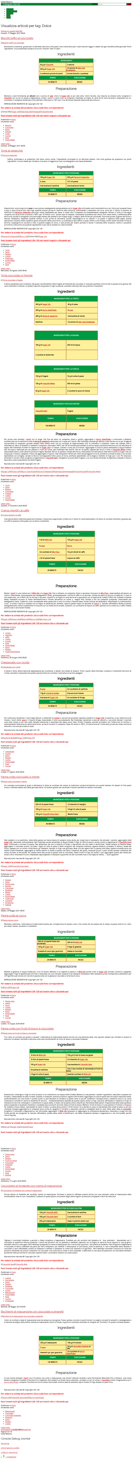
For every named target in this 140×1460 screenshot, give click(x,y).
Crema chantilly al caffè (15, 510)
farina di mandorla (49, 316)
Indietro (8, 1430)
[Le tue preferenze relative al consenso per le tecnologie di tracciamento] (4, 1456)
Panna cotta (9, 884)
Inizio (3, 1430)
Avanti (25, 1430)
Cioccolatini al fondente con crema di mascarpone (31, 1185)
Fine (29, 1430)
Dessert (8, 132)
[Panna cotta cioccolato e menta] (14, 782)
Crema (7, 633)
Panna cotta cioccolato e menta (20, 776)
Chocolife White (48, 384)
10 (22, 1430)
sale (127, 441)
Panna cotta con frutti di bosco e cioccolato (27, 1028)
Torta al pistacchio (12, 150)
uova (71, 310)
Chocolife (49, 65)
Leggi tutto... (6, 144)
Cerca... (94, 4)
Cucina (8, 136)
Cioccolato (9, 128)
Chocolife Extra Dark (50, 814)
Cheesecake (9, 752)
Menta (7, 892)
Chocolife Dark (41, 411)
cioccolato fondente (81, 1346)
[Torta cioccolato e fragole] (12, 280)
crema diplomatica (12, 652)
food (7, 138)
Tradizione (9, 899)
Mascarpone (10, 1293)
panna (7, 1003)
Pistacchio (9, 258)
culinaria (8, 901)
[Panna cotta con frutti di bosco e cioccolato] (18, 1033)
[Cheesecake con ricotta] (10, 667)
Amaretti (8, 1418)
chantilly (8, 635)
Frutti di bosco (11, 1161)
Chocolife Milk (52, 1212)
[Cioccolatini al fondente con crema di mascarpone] (21, 1191)
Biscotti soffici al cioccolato (17, 38)
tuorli (28, 439)
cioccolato (106, 1380)
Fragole (8, 494)
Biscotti (8, 125)
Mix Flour (56, 552)
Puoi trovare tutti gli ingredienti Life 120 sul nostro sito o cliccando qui (34, 475)
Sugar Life (51, 69)
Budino (8, 886)
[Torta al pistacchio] (9, 155)
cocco (7, 1005)
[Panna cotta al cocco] (9, 920)
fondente (8, 890)
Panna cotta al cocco (13, 915)
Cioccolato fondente (13, 1415)
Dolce (7, 130)
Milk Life (48, 540)
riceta (7, 134)
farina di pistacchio (81, 177)
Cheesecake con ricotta (15, 662)
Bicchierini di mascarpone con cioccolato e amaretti (32, 1311)
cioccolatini (9, 1280)
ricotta (56, 718)
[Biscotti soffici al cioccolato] (12, 43)
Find (129, 4)
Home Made (10, 140)
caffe (7, 637)
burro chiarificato (49, 310)
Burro (69, 546)
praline (8, 1278)
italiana (8, 905)
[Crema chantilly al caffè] (11, 515)
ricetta (7, 256)
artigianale (9, 1301)
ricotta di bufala (52, 693)
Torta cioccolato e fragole (16, 275)
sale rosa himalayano (86, 322)
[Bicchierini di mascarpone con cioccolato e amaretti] (22, 1316)
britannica (9, 903)
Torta (7, 250)
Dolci (14, 120)
